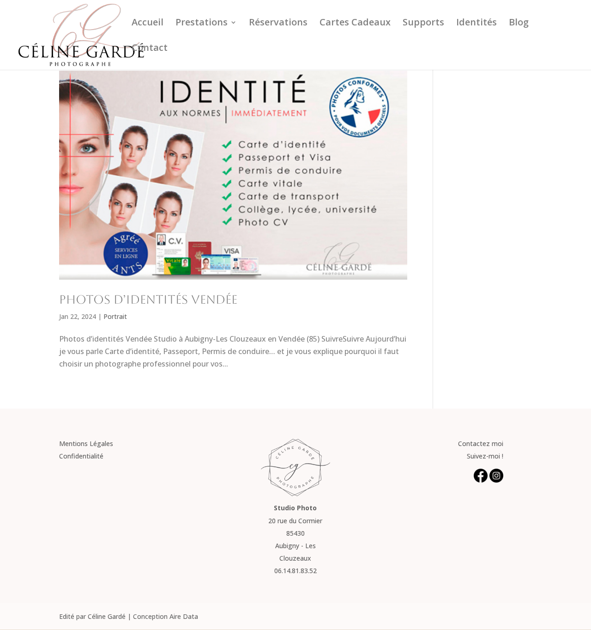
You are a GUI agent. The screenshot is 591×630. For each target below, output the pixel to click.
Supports (423, 23)
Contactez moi (480, 443)
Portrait (115, 316)
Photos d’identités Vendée (148, 299)
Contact (150, 49)
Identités (476, 23)
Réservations (278, 23)
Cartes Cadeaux (355, 23)
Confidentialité (81, 456)
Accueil (147, 23)
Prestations (201, 23)
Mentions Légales (86, 443)
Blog (519, 23)
